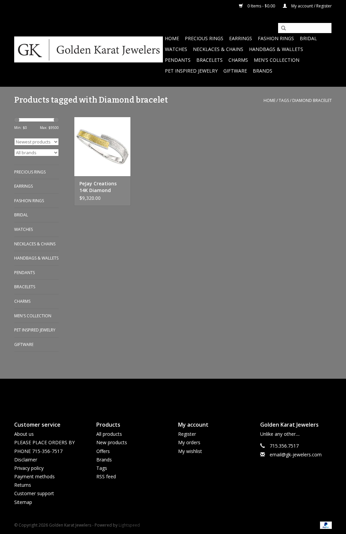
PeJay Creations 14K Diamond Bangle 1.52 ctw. (98, 187)
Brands (262, 71)
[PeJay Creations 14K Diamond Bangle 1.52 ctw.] (102, 146)
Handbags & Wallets (276, 49)
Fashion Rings (276, 38)
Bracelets (209, 60)
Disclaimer (25, 459)
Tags (284, 100)
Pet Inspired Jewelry (191, 71)
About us (24, 434)
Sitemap (23, 502)
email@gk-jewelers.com (296, 454)
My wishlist (190, 451)
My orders (189, 442)
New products (111, 442)
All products (109, 434)
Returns (22, 485)
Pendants (178, 60)
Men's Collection (276, 60)
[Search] (281, 28)
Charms (238, 60)
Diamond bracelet (312, 100)
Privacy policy (29, 468)
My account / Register (311, 6)
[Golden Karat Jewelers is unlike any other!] (88, 49)
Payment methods (34, 476)
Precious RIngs (204, 38)
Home (172, 38)
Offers (103, 451)
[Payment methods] (325, 525)
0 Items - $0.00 (261, 6)
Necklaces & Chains (218, 49)
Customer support (34, 493)
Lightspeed (129, 525)
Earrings (240, 38)
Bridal (308, 38)
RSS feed (106, 476)
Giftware (235, 71)
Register (187, 434)
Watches (176, 49)
